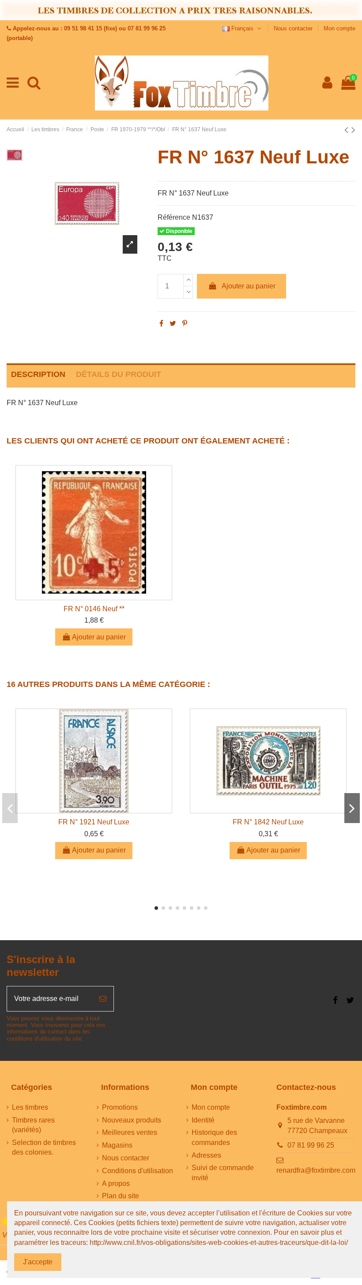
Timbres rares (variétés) (33, 1125)
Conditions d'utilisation (137, 1170)
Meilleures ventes (129, 1132)
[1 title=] (5, 1222)
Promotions (120, 1107)
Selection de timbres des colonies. (44, 1147)
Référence (174, 217)
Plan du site (120, 1196)
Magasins (117, 1145)
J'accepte (38, 1262)
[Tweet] (173, 323)
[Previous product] (347, 130)
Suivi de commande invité (223, 1172)
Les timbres (30, 1107)
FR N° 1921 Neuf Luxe (93, 822)
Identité (203, 1120)
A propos (116, 1183)
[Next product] (353, 130)
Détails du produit (118, 374)
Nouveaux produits (131, 1120)
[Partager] (161, 323)
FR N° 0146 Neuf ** (94, 609)
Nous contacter (294, 28)
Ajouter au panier (248, 286)
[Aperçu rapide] (94, 596)
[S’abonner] (102, 998)
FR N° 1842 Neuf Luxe (268, 822)
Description (38, 374)
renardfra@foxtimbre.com (315, 1170)
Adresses (206, 1155)
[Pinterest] (184, 323)
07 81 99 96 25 (310, 1145)
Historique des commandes (214, 1137)
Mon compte (339, 28)
